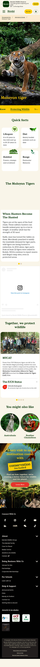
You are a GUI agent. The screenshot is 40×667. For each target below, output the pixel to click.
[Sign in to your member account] (36, 11)
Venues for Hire (7, 565)
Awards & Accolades (9, 553)
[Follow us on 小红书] (15, 526)
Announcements (7, 590)
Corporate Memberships (10, 572)
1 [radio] (19, 264)
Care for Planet (7, 546)
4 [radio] (23, 400)
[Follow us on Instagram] (15, 520)
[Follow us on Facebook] (5, 520)
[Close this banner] (1, 4)
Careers (5, 556)
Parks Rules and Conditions (20, 650)
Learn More (20, 485)
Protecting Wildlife (20, 109)
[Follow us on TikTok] (25, 520)
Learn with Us (6, 581)
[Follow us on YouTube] (35, 520)
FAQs (3, 593)
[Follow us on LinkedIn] (5, 526)
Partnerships (6, 568)
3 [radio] (21, 400)
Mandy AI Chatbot (8, 596)
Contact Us (6, 600)
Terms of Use (28, 642)
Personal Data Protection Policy (20, 655)
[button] (4, 11)
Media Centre (6, 550)
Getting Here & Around (9, 603)
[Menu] (4, 11)
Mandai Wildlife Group (9, 540)
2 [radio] (21, 264)
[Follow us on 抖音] (35, 526)
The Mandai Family (8, 543)
